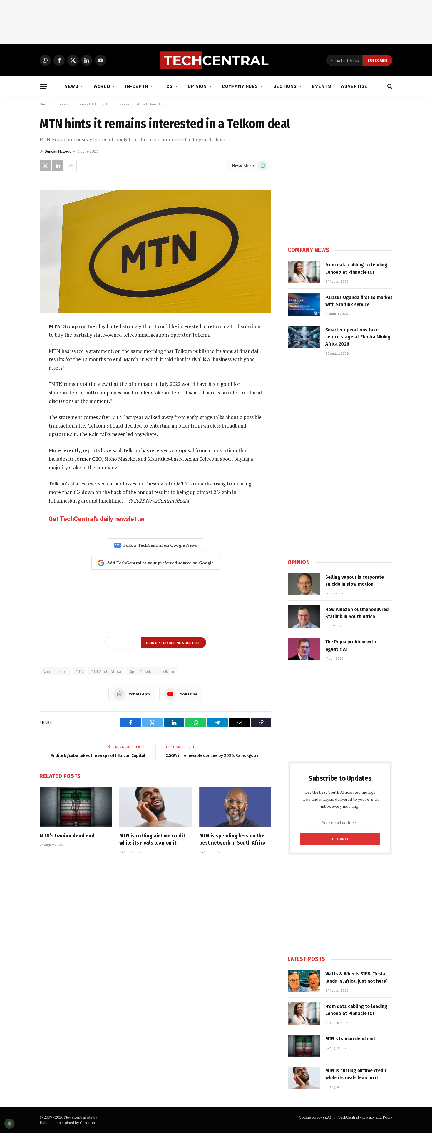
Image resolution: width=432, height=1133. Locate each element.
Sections (285, 86)
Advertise (354, 86)
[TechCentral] (216, 60)
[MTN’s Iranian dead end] (76, 807)
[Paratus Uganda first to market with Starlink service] (304, 304)
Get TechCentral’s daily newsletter (97, 518)
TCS (168, 86)
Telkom (167, 671)
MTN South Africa (106, 671)
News (71, 86)
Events (321, 86)
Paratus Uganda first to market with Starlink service (358, 301)
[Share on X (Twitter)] (45, 165)
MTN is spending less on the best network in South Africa (232, 839)
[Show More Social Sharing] (71, 165)
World (101, 86)
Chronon (87, 1122)
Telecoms (78, 104)
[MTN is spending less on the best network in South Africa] (235, 807)
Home (44, 104)
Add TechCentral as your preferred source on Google (160, 562)
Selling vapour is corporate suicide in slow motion (354, 580)
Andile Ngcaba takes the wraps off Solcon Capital (98, 755)
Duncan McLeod (58, 151)
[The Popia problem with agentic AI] (304, 649)
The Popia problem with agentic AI (350, 645)
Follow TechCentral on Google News (160, 545)
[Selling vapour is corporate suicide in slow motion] (304, 584)
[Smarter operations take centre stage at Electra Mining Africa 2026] (304, 337)
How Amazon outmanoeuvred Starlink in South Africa (357, 613)
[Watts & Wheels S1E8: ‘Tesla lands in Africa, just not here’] (304, 981)
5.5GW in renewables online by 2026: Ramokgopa (212, 755)
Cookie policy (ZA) (315, 1117)
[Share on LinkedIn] (57, 165)
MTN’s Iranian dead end (67, 835)
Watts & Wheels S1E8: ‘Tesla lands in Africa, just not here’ (356, 977)
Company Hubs (240, 86)
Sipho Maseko (141, 671)
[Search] (389, 86)
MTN (79, 671)
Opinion (197, 86)
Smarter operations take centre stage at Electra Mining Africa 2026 (358, 337)
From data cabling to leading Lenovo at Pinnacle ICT (356, 268)
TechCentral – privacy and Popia (365, 1117)
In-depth (136, 86)
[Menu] (43, 86)
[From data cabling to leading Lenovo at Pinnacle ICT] (304, 272)
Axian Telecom (55, 671)
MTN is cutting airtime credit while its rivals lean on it (152, 839)
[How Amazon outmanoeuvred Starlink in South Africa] (304, 616)
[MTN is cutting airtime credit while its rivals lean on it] (155, 807)
